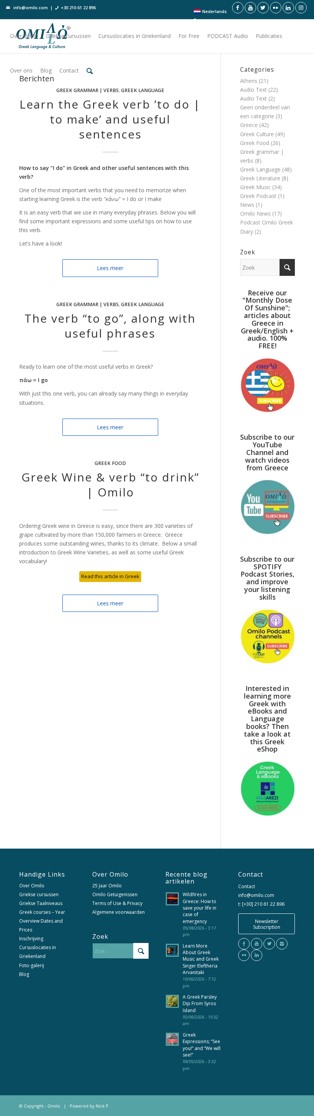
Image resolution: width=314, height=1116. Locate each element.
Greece (249, 125)
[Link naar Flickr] (275, 7)
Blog (24, 974)
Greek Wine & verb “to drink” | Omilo (110, 484)
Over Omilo (31, 885)
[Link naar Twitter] (263, 7)
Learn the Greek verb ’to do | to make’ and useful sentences (110, 119)
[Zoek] (90, 70)
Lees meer (110, 268)
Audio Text (253, 89)
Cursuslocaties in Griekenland (37, 951)
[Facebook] (244, 944)
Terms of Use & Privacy (117, 903)
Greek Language (142, 90)
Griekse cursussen (39, 894)
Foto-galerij (31, 965)
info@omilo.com (30, 7)
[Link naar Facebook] (238, 7)
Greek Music (255, 187)
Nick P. (103, 1106)
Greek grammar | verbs (87, 90)
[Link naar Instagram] (301, 7)
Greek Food (110, 463)
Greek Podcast (258, 195)
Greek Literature (260, 178)
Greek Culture (257, 134)
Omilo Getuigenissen (114, 894)
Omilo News (255, 213)
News (247, 204)
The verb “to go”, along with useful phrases (110, 325)
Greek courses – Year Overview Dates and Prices (42, 921)
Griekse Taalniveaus (40, 903)
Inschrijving (31, 938)
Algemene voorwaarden (118, 912)
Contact (246, 886)
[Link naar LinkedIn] (288, 7)
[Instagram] (282, 944)
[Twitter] (269, 944)
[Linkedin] (256, 955)
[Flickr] (244, 955)
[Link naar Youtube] (250, 7)
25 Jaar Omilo (107, 885)
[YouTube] (256, 944)
